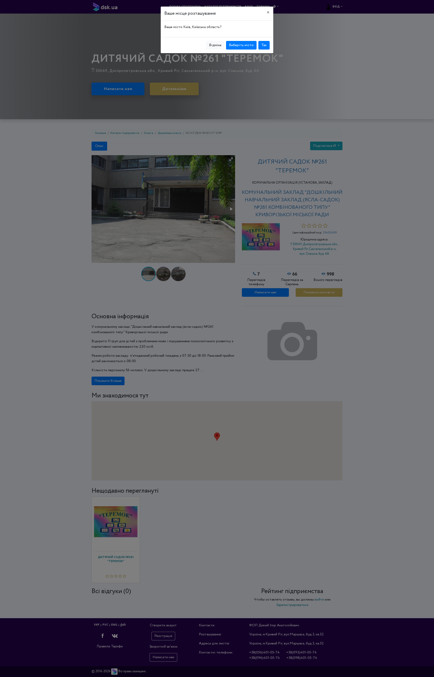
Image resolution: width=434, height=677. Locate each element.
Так (264, 45)
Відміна (215, 45)
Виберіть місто (241, 45)
